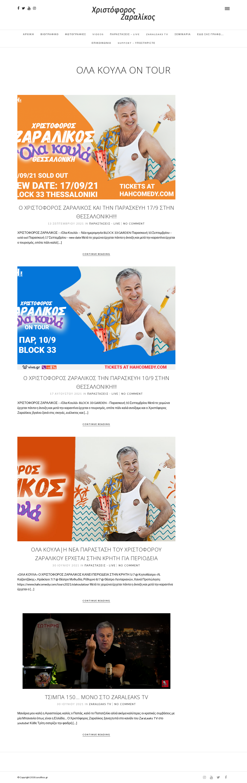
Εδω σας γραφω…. (210, 34)
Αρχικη (28, 34)
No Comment (134, 223)
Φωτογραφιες (75, 34)
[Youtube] (29, 8)
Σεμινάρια (183, 34)
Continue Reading (96, 254)
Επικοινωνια (101, 42)
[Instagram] (34, 8)
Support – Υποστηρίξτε (136, 42)
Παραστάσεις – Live (125, 34)
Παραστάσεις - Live (104, 223)
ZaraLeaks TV (157, 34)
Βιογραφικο (50, 34)
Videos (98, 34)
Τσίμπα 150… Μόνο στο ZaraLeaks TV (96, 697)
